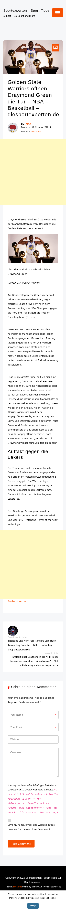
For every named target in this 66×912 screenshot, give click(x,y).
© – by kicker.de (17, 601)
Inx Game (17, 887)
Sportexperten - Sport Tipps (26, 10)
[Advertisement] (33, 172)
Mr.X (28, 123)
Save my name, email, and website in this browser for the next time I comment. (31, 827)
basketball (36, 131)
